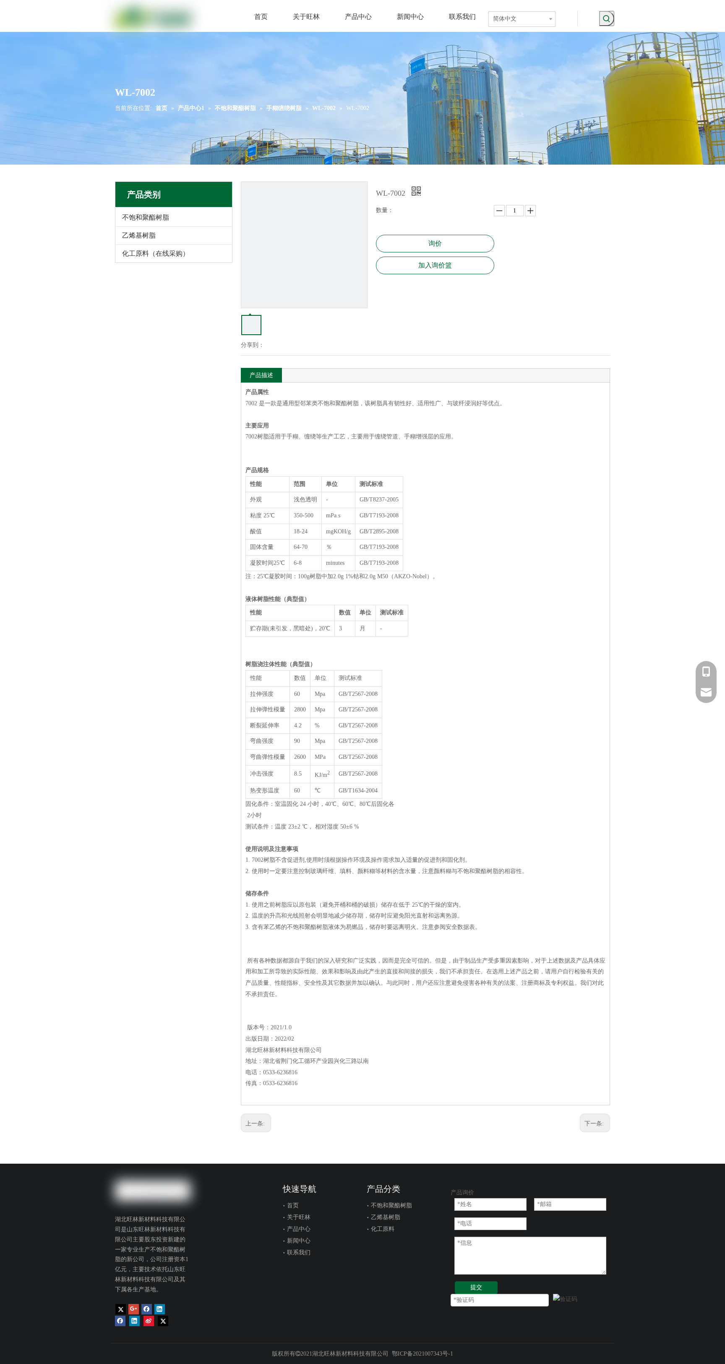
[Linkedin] (159, 1309)
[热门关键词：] (606, 18)
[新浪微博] (148, 1320)
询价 (435, 243)
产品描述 (261, 375)
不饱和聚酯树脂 (145, 217)
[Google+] (133, 1309)
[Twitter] (120, 1309)
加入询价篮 (435, 265)
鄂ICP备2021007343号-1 (422, 1354)
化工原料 (382, 1229)
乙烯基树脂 (139, 235)
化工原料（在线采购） (155, 253)
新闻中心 (298, 1241)
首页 (293, 1205)
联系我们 (298, 1252)
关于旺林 (298, 1217)
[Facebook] (146, 1309)
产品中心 (298, 1229)
